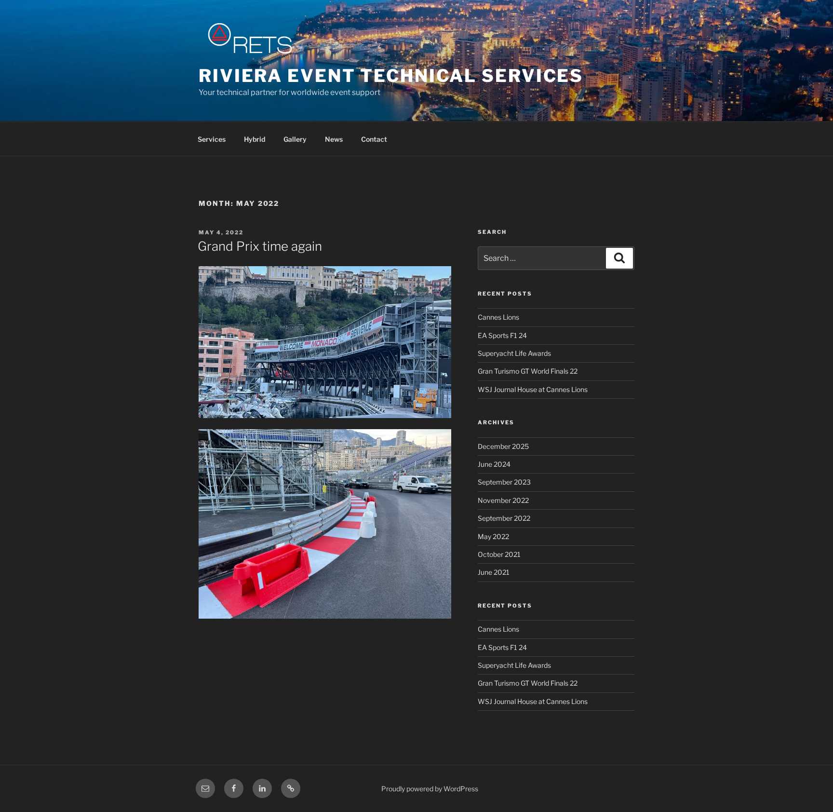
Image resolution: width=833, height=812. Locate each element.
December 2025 (503, 446)
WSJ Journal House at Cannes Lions (533, 389)
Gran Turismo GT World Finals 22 (528, 371)
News (334, 139)
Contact (374, 139)
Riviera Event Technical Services (391, 75)
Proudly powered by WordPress (429, 789)
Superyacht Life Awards (514, 353)
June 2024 (494, 464)
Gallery (295, 139)
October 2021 (499, 554)
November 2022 (503, 500)
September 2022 (504, 518)
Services (212, 139)
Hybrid (254, 139)
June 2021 (494, 572)
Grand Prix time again (260, 246)
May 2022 (493, 536)
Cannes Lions (498, 317)
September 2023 (504, 482)
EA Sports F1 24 (502, 335)
